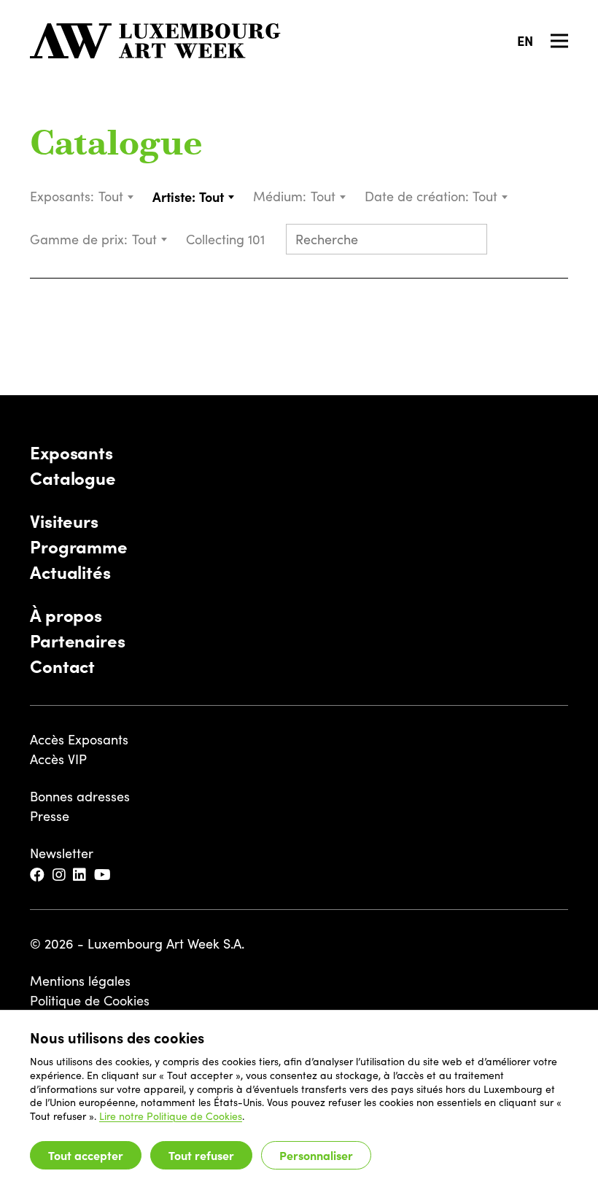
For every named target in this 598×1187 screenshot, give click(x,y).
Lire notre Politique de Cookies (170, 1116)
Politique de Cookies (90, 1000)
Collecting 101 (227, 239)
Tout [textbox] (110, 196)
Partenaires (77, 640)
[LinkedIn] (80, 875)
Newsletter (61, 853)
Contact (62, 665)
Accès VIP (58, 759)
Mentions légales (80, 980)
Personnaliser (316, 1155)
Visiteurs (64, 520)
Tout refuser (201, 1155)
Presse (49, 816)
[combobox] (116, 196)
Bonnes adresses (80, 796)
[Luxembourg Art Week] (155, 40)
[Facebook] (38, 875)
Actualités (70, 571)
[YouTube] (103, 875)
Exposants (71, 452)
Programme (79, 546)
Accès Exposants (79, 739)
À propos (66, 614)
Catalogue (116, 145)
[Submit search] (469, 240)
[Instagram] (60, 875)
